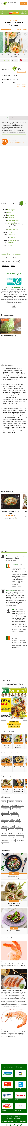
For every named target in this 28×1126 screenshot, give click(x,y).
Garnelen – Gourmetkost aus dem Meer (11, 990)
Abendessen (5, 844)
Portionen (22, 206)
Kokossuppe (20, 837)
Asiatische (18, 823)
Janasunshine (9, 555)
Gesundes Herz (16, 808)
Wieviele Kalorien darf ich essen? (21, 85)
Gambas (3, 1030)
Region (11, 823)
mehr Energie (13, 812)
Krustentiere (21, 833)
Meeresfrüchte (11, 833)
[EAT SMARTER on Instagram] (14, 1125)
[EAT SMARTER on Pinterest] (10, 1125)
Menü (2, 13)
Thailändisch (5, 826)
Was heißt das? (21, 72)
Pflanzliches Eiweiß (19, 767)
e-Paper (25, 720)
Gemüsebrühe (11, 215)
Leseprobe (3, 720)
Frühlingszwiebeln (12, 229)
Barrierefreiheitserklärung (9, 1121)
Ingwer (9, 212)
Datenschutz (17, 1116)
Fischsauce (10, 245)
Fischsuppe (12, 837)
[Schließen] (1, 3)
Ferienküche (19, 830)
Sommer (4, 830)
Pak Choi (9, 232)
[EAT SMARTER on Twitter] (17, 1125)
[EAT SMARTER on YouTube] (21, 1125)
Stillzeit (12, 819)
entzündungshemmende (17, 805)
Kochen (4, 833)
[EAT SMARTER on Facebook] (6, 1125)
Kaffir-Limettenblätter (13, 220)
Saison (12, 826)
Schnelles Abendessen (14, 876)
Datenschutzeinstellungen (14, 1118)
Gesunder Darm (6, 808)
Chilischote (13, 237)
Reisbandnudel (11, 235)
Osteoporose (14, 815)
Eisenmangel (5, 805)
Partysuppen (5, 840)
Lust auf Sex (5, 812)
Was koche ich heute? (14, 903)
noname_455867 (10, 590)
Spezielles (10, 830)
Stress (18, 819)
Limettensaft (10, 243)
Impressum (9, 1116)
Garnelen (4, 837)
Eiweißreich (7, 767)
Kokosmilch (10, 218)
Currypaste (13, 240)
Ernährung (11, 801)
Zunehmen (4, 823)
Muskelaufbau (5, 815)
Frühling (18, 826)
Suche (22, 13)
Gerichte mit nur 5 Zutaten (14, 931)
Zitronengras (11, 210)
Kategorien (23, 1121)
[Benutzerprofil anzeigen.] (8, 567)
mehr (14, 306)
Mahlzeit (12, 840)
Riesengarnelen (11, 223)
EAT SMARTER (15, 564)
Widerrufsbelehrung (14, 1120)
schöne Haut (5, 819)
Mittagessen (20, 840)
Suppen (4, 801)
